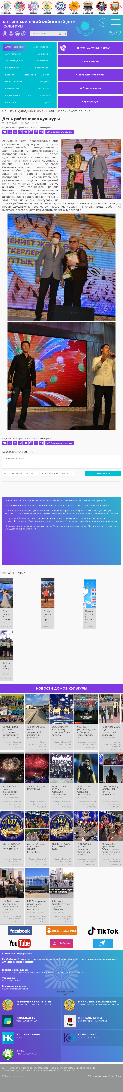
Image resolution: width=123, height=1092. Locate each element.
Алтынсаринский (14, 47)
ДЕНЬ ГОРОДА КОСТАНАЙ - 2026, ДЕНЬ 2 (11, 847)
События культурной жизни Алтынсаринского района (46, 111)
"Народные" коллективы (90, 74)
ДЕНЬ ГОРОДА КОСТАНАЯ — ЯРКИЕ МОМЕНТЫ (110, 790)
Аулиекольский (13, 54)
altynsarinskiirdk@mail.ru (15, 988)
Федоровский (12, 95)
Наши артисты (90, 61)
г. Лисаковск (11, 102)
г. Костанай (45, 95)
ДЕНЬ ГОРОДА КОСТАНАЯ (36, 788)
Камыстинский (12, 68)
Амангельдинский (42, 47)
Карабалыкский (43, 68)
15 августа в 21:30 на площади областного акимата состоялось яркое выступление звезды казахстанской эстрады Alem (85, 792)
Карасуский (11, 75)
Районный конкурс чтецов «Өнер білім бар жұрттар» (6, 668)
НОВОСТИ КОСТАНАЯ (88, 1035)
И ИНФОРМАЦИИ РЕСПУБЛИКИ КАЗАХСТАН (98, 1003)
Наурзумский (44, 81)
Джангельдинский (14, 60)
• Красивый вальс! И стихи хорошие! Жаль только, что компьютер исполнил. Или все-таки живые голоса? (58, 505)
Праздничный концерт (6, 616)
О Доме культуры (90, 88)
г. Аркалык (29, 95)
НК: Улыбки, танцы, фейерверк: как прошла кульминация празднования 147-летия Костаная (11, 792)
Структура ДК (90, 101)
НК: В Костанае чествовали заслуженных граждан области (11, 906)
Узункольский (44, 88)
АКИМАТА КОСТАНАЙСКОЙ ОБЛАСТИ (34, 1003)
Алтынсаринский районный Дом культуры (39, 24)
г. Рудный (46, 102)
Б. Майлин (46, 75)
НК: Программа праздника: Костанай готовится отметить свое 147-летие (36, 906)
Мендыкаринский (14, 81)
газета (28, 1035)
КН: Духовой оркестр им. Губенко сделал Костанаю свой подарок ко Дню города (111, 849)
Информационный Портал (92, 1019)
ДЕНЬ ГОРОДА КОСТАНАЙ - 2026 (61, 847)
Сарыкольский (12, 88)
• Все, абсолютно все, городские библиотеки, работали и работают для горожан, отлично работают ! (56, 500)
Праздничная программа (47, 616)
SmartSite (114, 1076)
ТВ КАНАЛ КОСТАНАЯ (26, 1019)
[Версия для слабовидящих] (23, 33)
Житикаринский (43, 60)
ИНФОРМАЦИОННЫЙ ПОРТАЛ (93, 48)
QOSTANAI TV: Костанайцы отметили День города (61, 731)
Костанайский (29, 75)
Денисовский (44, 54)
